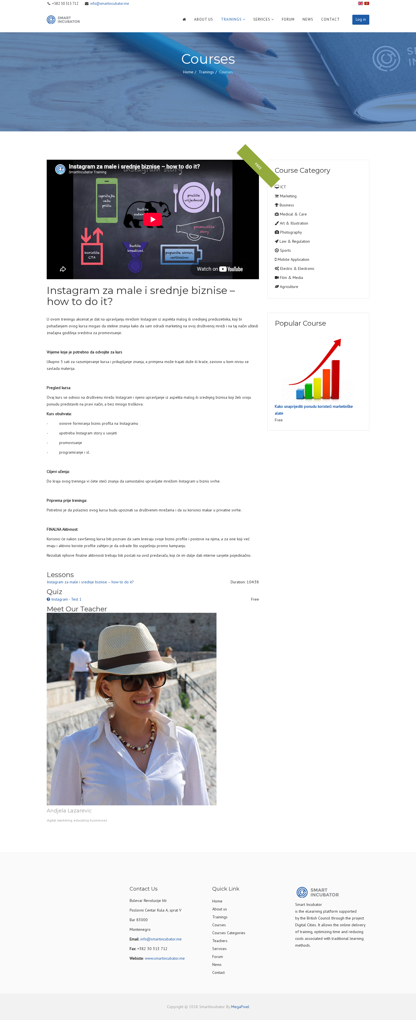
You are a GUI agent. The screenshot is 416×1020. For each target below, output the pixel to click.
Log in (361, 19)
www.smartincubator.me (165, 958)
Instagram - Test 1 (66, 599)
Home (188, 71)
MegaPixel (240, 1006)
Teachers (220, 940)
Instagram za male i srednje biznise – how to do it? (90, 581)
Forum (288, 19)
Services (261, 19)
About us (203, 19)
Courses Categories (228, 932)
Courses (219, 924)
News (308, 19)
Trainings (231, 19)
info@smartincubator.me (109, 3)
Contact (330, 19)
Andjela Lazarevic (69, 811)
